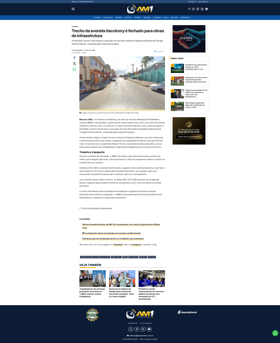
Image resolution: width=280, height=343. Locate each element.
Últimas (97, 17)
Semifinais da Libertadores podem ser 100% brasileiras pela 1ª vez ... (196, 67)
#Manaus (143, 257)
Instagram (136, 244)
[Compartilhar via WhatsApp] (74, 70)
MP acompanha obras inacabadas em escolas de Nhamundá (111, 233)
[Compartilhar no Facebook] (74, 58)
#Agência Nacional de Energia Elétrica (95, 257)
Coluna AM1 (108, 17)
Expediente (192, 1)
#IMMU (125, 257)
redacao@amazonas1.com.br (141, 336)
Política (128, 17)
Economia (157, 17)
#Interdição (133, 257)
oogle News (160, 51)
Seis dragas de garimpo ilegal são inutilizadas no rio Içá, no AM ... (195, 105)
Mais (165, 17)
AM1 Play (174, 17)
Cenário (118, 17)
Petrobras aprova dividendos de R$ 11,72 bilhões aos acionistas (113, 239)
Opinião (137, 17)
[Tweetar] (74, 64)
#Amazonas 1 (116, 257)
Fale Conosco (203, 1)
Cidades (147, 17)
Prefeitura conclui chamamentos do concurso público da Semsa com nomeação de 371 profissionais (151, 294)
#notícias (151, 257)
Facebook (118, 244)
